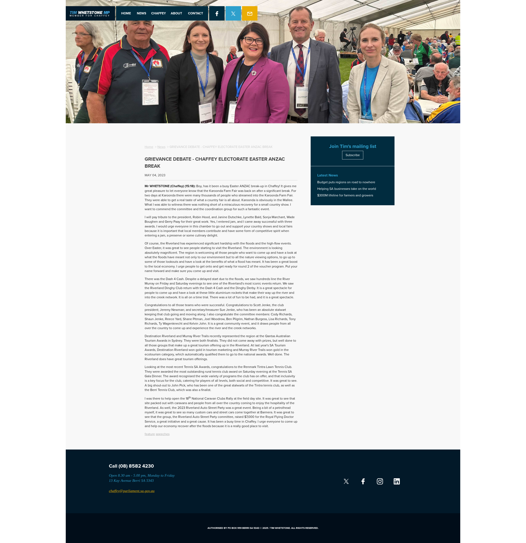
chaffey (158, 13)
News (141, 13)
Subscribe (353, 155)
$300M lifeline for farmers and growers (345, 195)
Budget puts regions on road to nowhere (346, 182)
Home (126, 13)
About (176, 13)
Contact (195, 13)
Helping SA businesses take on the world (346, 189)
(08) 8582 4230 (136, 466)
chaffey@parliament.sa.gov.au (132, 491)
